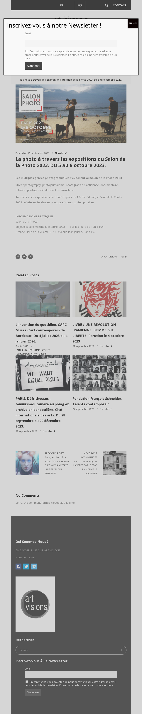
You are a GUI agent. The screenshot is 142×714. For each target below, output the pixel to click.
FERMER (133, 23)
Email (28, 33)
